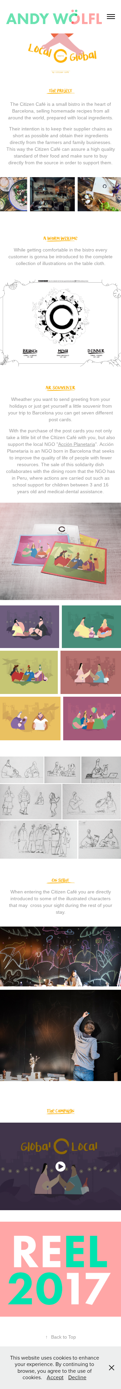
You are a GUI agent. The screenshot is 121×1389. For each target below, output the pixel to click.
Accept (55, 1377)
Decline (77, 1377)
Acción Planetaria (76, 444)
